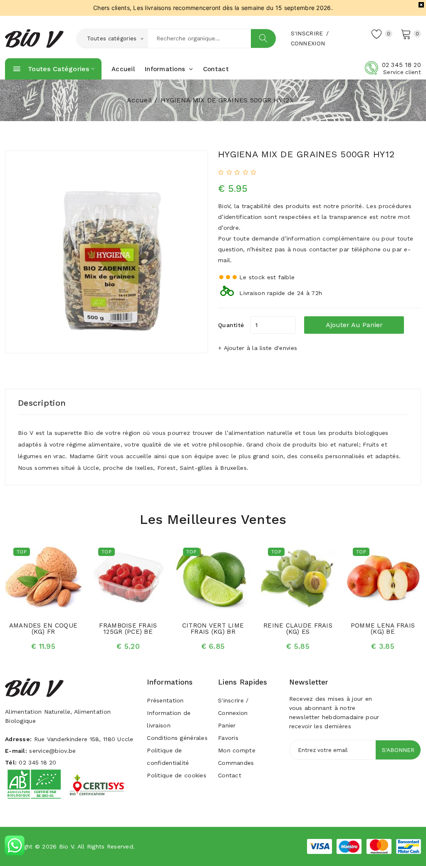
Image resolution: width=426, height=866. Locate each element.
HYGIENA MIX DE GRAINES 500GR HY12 (306, 154)
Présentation (165, 700)
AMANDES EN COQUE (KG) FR (43, 628)
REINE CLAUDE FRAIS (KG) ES (297, 628)
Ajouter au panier (354, 325)
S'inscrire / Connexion (233, 706)
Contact (216, 69)
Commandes (236, 762)
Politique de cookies (176, 775)
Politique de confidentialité (168, 756)
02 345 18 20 (401, 65)
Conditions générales (177, 737)
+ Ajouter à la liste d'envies (257, 348)
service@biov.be (52, 750)
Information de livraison (169, 719)
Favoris (228, 737)
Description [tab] (42, 403)
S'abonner (398, 750)
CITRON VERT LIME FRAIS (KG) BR (213, 628)
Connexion (308, 43)
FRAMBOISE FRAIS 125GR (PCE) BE (128, 628)
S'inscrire (307, 33)
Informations (166, 69)
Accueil (123, 69)
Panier (227, 725)
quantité (231, 325)
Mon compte (236, 750)
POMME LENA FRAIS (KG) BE (383, 628)
